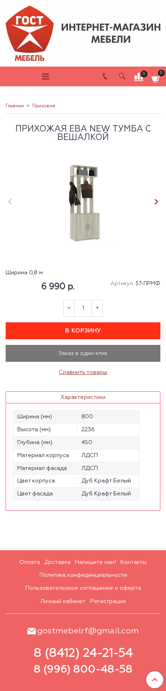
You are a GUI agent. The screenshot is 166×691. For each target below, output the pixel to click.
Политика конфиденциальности (83, 575)
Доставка (57, 562)
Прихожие (43, 106)
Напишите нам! (95, 562)
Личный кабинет (62, 601)
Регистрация (108, 601)
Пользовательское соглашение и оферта (83, 588)
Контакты (133, 562)
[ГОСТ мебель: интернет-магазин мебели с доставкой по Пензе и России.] (83, 31)
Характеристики (83, 397)
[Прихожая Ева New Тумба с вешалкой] (83, 202)
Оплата (29, 562)
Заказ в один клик (83, 353)
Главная (15, 106)
